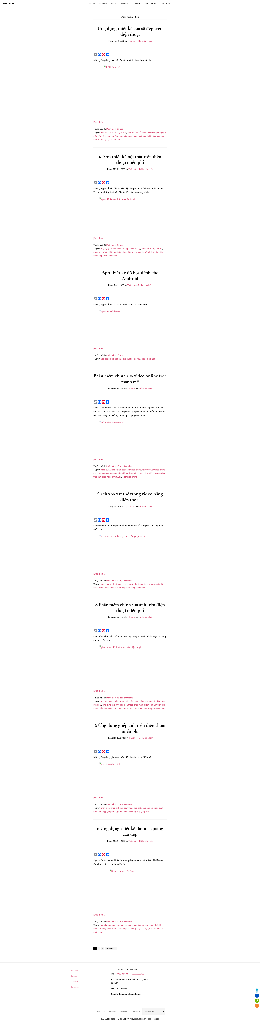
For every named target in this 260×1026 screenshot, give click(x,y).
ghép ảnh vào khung (126, 811)
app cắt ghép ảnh (142, 808)
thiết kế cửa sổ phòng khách (113, 132)
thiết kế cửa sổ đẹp (155, 136)
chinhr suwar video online (153, 470)
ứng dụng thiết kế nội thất (112, 248)
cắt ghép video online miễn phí (107, 473)
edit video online (129, 477)
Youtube (74, 981)
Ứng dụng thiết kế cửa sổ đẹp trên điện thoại (130, 31)
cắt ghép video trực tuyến (109, 477)
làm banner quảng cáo (127, 925)
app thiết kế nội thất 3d (151, 248)
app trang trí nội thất (102, 252)
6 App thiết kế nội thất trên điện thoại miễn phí (130, 159)
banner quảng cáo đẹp (138, 928)
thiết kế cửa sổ (134, 132)
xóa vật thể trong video (137, 584)
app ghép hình (109, 811)
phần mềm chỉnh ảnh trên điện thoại (115, 708)
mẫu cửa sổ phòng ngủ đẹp (105, 136)
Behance (74, 976)
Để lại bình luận (145, 41)
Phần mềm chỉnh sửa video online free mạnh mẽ (130, 379)
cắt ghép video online (131, 470)
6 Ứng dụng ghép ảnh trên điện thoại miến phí (130, 728)
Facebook (75, 970)
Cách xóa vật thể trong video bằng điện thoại (130, 497)
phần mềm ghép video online (135, 473)
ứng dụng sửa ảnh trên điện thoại (117, 705)
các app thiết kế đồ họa (129, 359)
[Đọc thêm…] (99, 122)
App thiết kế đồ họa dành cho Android (130, 275)
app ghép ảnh (143, 811)
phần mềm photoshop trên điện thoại (149, 708)
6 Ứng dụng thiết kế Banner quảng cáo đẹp (130, 831)
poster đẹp (122, 928)
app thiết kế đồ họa (109, 359)
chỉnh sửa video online (111, 470)
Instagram (75, 987)
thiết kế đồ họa (148, 359)
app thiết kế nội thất (108, 256)
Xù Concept (9, 4)
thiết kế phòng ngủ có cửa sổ (106, 139)
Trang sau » (110, 949)
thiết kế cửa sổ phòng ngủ (154, 132)
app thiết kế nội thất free (124, 252)
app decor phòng (132, 248)
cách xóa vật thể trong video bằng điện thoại (125, 588)
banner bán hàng (145, 925)
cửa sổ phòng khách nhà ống (133, 136)
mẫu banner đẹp (108, 925)
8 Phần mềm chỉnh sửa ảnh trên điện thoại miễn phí (130, 607)
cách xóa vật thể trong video (113, 584)
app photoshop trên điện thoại (114, 701)
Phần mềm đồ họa (114, 129)
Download (128, 466)
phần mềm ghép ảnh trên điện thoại (117, 808)
